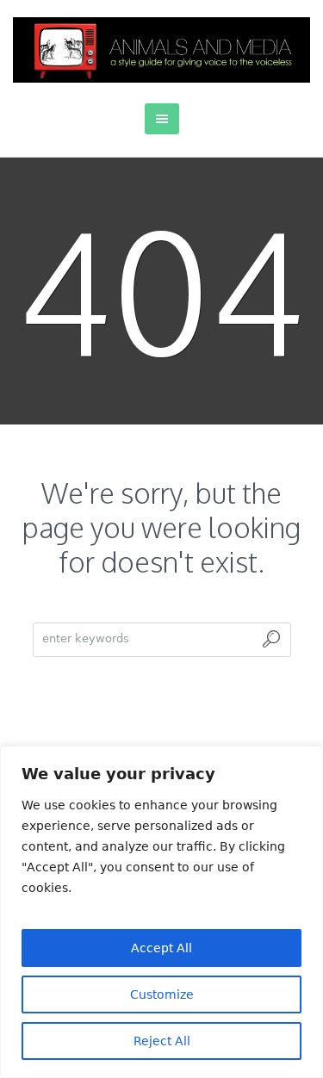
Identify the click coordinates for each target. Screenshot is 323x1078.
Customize (162, 994)
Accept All (161, 948)
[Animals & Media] (161, 50)
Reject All (162, 1041)
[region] (161, 912)
